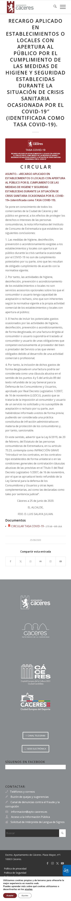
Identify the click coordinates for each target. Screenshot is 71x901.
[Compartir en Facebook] (10, 561)
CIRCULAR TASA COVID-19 (27, 526)
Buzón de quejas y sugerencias (30, 797)
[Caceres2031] (35, 674)
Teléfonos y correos (22, 791)
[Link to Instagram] (51, 561)
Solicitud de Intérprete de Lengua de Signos (38, 822)
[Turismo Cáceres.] (35, 630)
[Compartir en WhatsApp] (31, 561)
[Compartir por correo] (41, 561)
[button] (35, 735)
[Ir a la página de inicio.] (35, 602)
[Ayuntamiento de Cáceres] (29, 6)
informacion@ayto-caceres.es (29, 812)
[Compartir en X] (21, 561)
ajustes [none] (28, 889)
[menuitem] (53, 6)
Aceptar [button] (10, 895)
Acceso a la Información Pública (30, 817)
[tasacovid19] (35, 150)
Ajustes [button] (24, 895)
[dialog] (35, 888)
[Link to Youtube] (61, 561)
